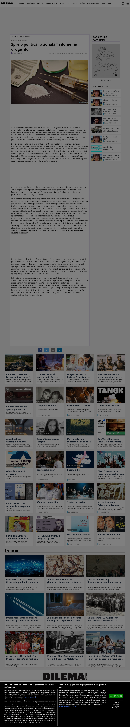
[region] (65, 704)
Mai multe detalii (30, 698)
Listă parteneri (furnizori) (68, 706)
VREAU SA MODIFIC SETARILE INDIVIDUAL (116, 705)
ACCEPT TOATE (116, 696)
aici (10, 714)
